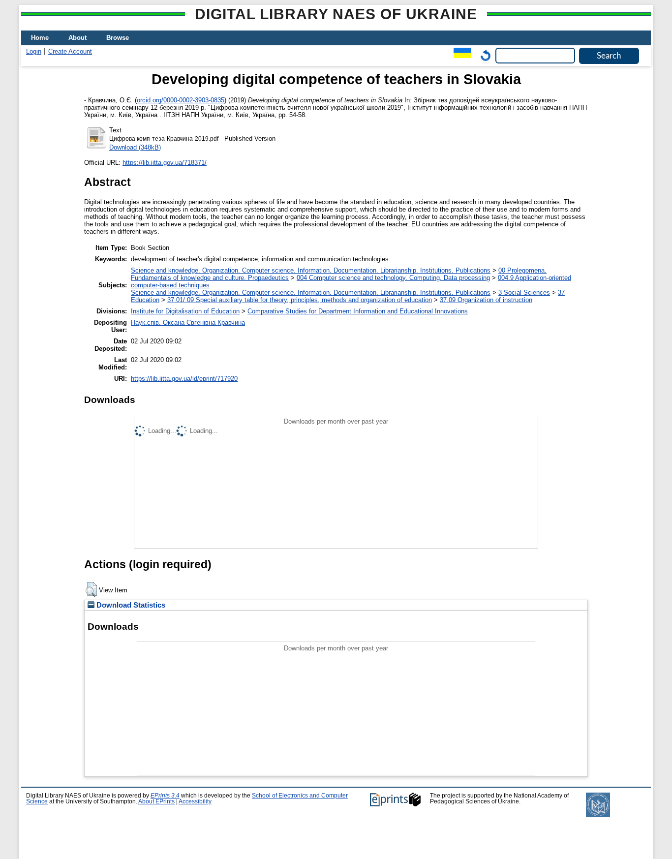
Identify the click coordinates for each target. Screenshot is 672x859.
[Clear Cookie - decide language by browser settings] (483, 55)
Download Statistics (129, 605)
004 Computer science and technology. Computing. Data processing (393, 277)
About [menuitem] (77, 37)
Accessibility (195, 801)
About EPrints (156, 801)
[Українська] (460, 55)
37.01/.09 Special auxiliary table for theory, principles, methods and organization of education (299, 300)
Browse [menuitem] (117, 37)
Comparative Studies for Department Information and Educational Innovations (357, 311)
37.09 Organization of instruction (486, 300)
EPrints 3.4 (165, 795)
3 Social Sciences (524, 292)
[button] (91, 589)
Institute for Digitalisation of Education (185, 311)
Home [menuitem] (40, 37)
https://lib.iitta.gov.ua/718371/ (164, 162)
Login (33, 51)
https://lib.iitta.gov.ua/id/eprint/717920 (184, 378)
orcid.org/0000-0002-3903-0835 (180, 100)
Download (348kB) (135, 147)
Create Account (70, 51)
